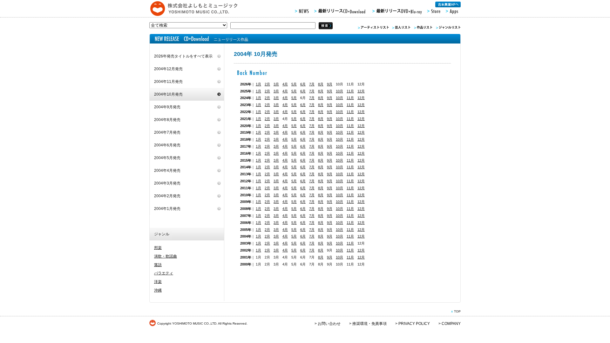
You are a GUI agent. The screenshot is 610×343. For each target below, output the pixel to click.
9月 (329, 84)
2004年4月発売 (167, 170)
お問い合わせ (329, 323)
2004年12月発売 (168, 69)
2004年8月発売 (167, 120)
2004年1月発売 (167, 208)
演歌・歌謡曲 (165, 256)
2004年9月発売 (167, 107)
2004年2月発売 (167, 196)
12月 (361, 91)
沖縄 (158, 290)
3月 (276, 84)
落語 (158, 265)
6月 (303, 84)
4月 (285, 84)
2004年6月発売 (167, 145)
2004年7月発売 (167, 132)
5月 (294, 84)
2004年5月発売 (167, 158)
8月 (320, 84)
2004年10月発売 (168, 94)
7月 (312, 84)
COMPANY (451, 323)
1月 (258, 84)
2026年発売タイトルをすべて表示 (183, 56)
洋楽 (158, 281)
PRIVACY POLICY (414, 323)
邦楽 (158, 247)
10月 (339, 91)
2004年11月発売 (168, 81)
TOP (457, 311)
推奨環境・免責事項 (369, 323)
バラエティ (163, 273)
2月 (267, 84)
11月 (350, 91)
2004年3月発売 (167, 183)
